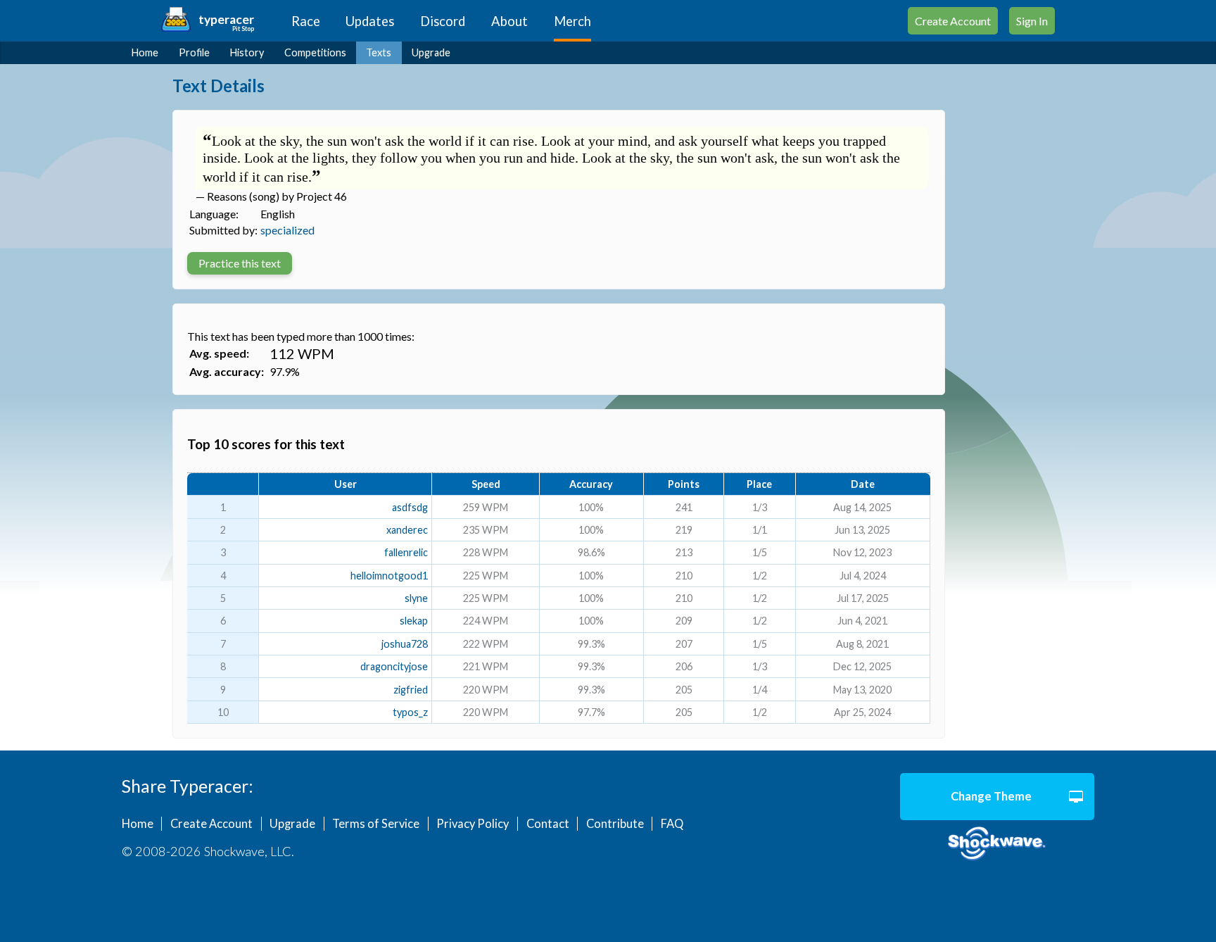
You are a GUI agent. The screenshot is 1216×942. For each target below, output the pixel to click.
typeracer (226, 19)
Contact (547, 824)
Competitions (315, 52)
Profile (194, 52)
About (509, 21)
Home (145, 52)
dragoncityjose (394, 666)
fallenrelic (406, 552)
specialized (287, 230)
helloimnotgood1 (389, 576)
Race (305, 21)
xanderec (407, 530)
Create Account (953, 20)
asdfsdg (410, 507)
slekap (414, 621)
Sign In (1032, 20)
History (247, 52)
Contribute (615, 824)
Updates (370, 21)
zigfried (410, 690)
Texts (378, 52)
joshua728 (404, 644)
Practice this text (239, 263)
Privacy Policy (472, 824)
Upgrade (431, 52)
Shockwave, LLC (997, 844)
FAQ (672, 824)
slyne (416, 598)
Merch (572, 21)
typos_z (410, 712)
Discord (442, 21)
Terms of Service (375, 824)
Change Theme (991, 796)
